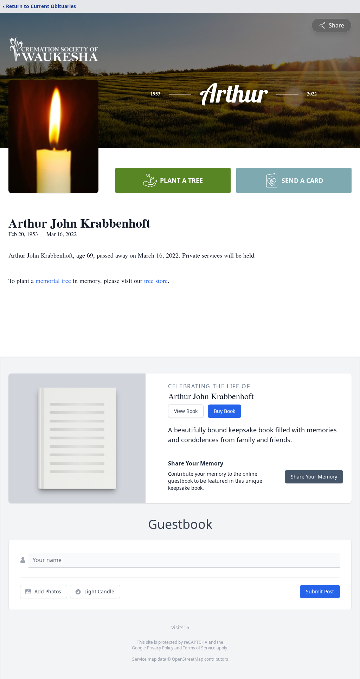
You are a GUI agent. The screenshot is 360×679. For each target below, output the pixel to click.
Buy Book (224, 411)
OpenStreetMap (187, 659)
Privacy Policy (160, 648)
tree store (156, 280)
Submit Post (320, 591)
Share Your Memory (314, 476)
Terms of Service (199, 648)
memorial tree (53, 280)
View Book (186, 411)
